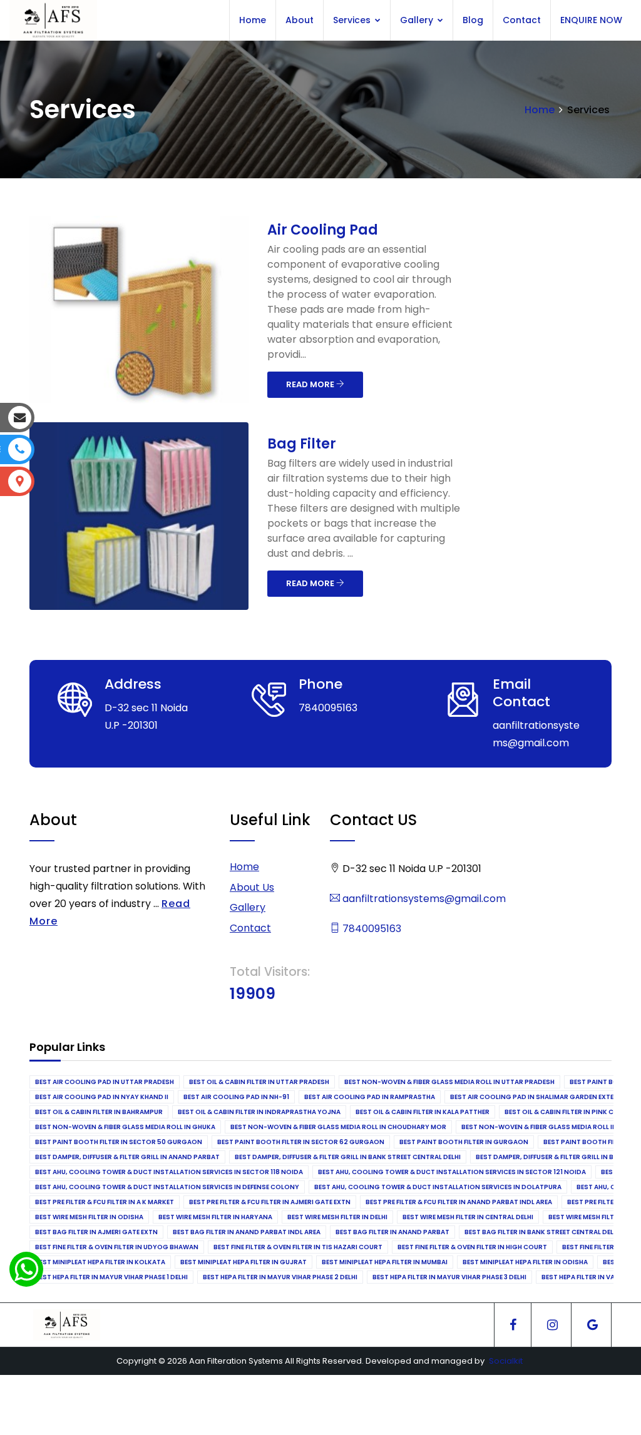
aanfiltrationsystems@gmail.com (423, 898)
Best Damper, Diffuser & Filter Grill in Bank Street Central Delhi (348, 1157)
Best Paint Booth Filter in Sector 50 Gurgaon (118, 1142)
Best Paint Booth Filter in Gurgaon (463, 1142)
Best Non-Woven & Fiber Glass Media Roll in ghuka (125, 1127)
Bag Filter (301, 444)
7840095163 (370, 928)
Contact (522, 20)
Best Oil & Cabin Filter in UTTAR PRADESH (259, 1082)
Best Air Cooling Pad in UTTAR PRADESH (104, 1082)
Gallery (418, 20)
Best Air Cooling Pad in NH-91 (236, 1097)
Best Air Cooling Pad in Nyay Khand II (101, 1097)
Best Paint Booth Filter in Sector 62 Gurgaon (300, 1142)
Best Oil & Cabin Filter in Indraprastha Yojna (259, 1112)
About (299, 20)
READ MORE (311, 384)
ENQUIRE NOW (591, 20)
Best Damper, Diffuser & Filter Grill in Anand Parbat (127, 1157)
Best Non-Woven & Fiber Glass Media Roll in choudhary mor (338, 1127)
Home (252, 20)
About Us (252, 887)
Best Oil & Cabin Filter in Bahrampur (99, 1112)
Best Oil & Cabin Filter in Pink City (564, 1112)
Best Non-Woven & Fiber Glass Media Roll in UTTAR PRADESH (449, 1082)
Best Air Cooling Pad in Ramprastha (369, 1097)
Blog (473, 20)
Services (353, 20)
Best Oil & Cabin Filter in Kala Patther (423, 1112)
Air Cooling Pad (322, 230)
